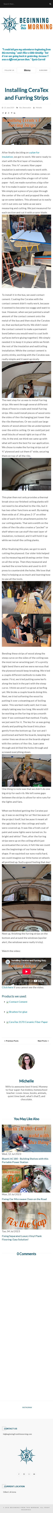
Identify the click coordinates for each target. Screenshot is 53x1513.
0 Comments (26, 1254)
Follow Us (9, 70)
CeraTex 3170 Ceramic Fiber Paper (28, 1021)
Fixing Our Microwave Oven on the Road (24, 1199)
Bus (20, 108)
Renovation (27, 108)
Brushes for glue (18, 1011)
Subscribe (43, 70)
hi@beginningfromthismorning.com (17, 1434)
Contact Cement (18, 1001)
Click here (7, 987)
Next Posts (42, 1041)
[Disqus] (26, 1289)
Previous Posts (12, 1041)
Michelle (39, 108)
